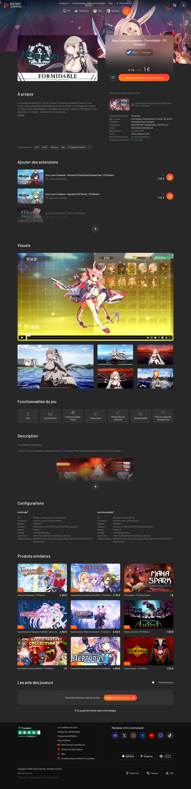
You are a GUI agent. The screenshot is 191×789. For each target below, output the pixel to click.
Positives (135, 140)
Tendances (63, 3)
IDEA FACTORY (137, 125)
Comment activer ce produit (142, 122)
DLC (36, 147)
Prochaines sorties (97, 3)
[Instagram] (133, 735)
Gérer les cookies (25, 773)
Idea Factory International (142, 128)
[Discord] (115, 735)
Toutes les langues (165, 682)
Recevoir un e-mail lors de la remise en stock (144, 77)
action (44, 147)
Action (134, 134)
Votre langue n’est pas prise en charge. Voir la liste (151, 119)
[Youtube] (151, 735)
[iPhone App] (128, 756)
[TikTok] (169, 735)
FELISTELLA (162, 125)
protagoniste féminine (76, 147)
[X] (124, 735)
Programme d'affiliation (67, 736)
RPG (148, 134)
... (90, 147)
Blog (110, 3)
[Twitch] (160, 735)
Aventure (141, 134)
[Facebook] (142, 735)
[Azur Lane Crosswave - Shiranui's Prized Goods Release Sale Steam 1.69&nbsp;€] (31, 177)
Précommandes (78, 3)
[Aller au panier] (174, 5)
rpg (63, 147)
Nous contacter (63, 740)
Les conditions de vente (67, 727)
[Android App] (146, 756)
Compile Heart (150, 125)
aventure (54, 147)
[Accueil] (12, 5)
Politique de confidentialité (68, 732)
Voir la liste (135, 116)
